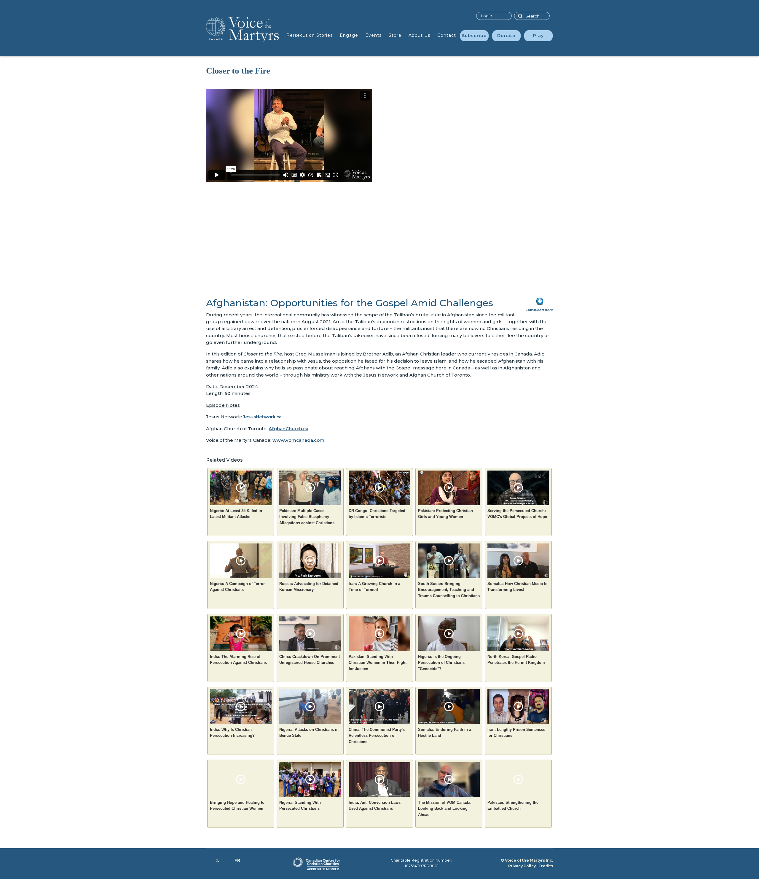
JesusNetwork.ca (262, 417)
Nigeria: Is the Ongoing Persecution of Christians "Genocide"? (441, 662)
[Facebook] (207, 860)
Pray (538, 35)
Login (486, 15)
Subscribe (474, 35)
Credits (545, 866)
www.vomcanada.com (298, 440)
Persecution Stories (309, 35)
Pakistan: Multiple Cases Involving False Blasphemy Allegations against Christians (306, 516)
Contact (446, 35)
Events (373, 35)
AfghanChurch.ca (288, 428)
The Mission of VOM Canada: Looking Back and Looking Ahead (444, 808)
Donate (506, 35)
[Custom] (237, 860)
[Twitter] (217, 860)
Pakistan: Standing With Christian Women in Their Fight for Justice (377, 662)
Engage (349, 35)
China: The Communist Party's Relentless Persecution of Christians (377, 735)
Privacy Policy (522, 866)
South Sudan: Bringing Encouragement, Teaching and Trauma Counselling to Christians (449, 589)
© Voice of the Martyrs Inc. (527, 860)
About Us (419, 35)
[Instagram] (227, 860)
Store (395, 35)
